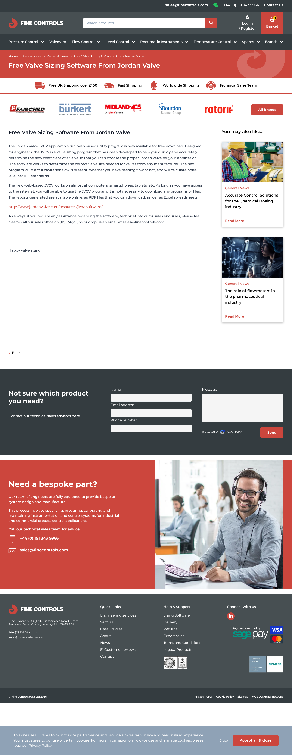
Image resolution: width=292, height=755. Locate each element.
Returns (170, 629)
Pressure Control (24, 42)
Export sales (174, 636)
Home (13, 56)
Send (271, 432)
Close (224, 740)
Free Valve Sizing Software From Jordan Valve (109, 56)
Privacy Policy (203, 696)
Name (116, 389)
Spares (248, 42)
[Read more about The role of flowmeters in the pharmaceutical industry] (253, 257)
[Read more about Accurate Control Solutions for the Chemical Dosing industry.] (253, 162)
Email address (122, 405)
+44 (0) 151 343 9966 (241, 5)
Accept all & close (255, 740)
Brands (271, 42)
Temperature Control (213, 42)
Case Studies (111, 629)
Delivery (170, 622)
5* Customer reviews (118, 650)
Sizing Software (177, 615)
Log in (247, 23)
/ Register (247, 28)
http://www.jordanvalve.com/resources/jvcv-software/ (56, 207)
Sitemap (242, 696)
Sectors (106, 622)
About (105, 636)
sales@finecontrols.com (186, 5)
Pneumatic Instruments (161, 42)
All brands (267, 110)
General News (57, 56)
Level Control (118, 42)
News (105, 643)
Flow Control (83, 42)
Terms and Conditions (182, 643)
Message (209, 389)
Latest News (32, 56)
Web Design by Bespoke (267, 696)
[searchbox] (144, 23)
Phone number (124, 420)
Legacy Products (178, 650)
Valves (55, 42)
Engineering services (118, 615)
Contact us (273, 5)
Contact (107, 656)
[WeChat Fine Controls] (215, 6)
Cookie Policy (225, 696)
